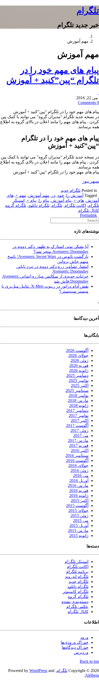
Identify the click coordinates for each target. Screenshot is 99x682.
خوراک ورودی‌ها (74, 642)
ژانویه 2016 (78, 495)
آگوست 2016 (77, 460)
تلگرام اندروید (76, 576)
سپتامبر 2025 (76, 390)
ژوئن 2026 (79, 360)
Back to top (89, 661)
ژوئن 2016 (79, 470)
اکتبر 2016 (79, 450)
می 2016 (80, 475)
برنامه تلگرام (77, 571)
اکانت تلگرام (75, 205)
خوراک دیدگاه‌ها (75, 647)
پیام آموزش (61, 200)
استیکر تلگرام (76, 561)
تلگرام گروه (16, 205)
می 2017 (80, 435)
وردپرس (81, 652)
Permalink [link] (88, 215)
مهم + (21, 195)
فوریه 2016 (78, 490)
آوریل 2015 (78, 525)
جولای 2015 (78, 510)
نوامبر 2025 (78, 380)
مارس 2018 (78, 400)
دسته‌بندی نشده (75, 601)
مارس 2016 (78, 485)
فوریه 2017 (78, 445)
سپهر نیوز (90, 181)
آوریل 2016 (78, 480)
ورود (84, 637)
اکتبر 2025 (79, 385)
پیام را (44, 200)
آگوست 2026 (77, 350)
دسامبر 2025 (77, 375)
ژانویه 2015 (78, 535)
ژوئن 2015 (79, 515)
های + (79, 200)
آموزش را (74, 195)
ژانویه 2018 (78, 405)
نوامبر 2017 (78, 415)
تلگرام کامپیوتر (75, 591)
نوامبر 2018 (78, 395)
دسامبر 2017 (77, 410)
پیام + (31, 200)
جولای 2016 (78, 465)
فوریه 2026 (78, 365)
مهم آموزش (38, 195)
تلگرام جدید (71, 190)
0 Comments (88, 102)
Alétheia (92, 675)
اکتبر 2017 (79, 420)
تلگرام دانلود (38, 205)
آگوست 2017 (77, 425)
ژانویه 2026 (78, 370)
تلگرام (88, 10)
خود (61, 195)
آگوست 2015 (77, 505)
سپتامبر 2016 (76, 455)
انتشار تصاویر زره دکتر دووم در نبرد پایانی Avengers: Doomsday (52, 268)
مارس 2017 (78, 440)
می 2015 (80, 520)
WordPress (38, 670)
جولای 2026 (78, 355)
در (53, 195)
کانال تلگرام (88, 210)
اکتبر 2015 (79, 500)
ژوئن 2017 (79, 430)
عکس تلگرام (77, 606)
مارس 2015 (78, 530)
